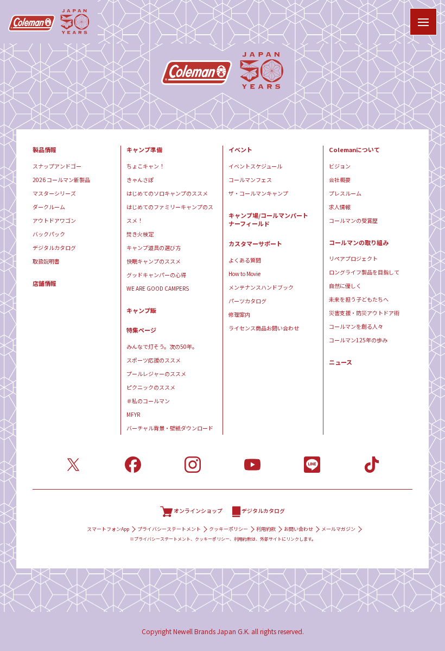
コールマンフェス (250, 180)
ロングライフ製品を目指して (364, 272)
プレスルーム (345, 193)
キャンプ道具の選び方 (153, 247)
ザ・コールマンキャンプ (258, 193)
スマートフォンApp (108, 529)
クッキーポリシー (228, 529)
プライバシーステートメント (169, 529)
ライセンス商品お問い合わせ (263, 328)
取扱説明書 (46, 261)
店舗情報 (44, 283)
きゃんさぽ (140, 180)
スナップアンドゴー (57, 166)
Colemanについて (354, 150)
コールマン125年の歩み (358, 340)
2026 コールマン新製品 (61, 180)
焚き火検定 (140, 234)
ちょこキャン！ (145, 166)
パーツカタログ (247, 301)
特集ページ (141, 330)
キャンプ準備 (144, 150)
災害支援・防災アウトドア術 (364, 313)
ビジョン (340, 166)
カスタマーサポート (255, 244)
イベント (240, 150)
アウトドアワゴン (54, 220)
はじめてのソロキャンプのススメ (167, 193)
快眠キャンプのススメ (153, 261)
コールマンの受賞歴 (353, 220)
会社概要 (340, 180)
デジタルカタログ (54, 247)
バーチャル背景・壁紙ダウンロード (169, 428)
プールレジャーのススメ (156, 374)
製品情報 (44, 150)
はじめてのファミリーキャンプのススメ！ (169, 213)
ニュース (340, 362)
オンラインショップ (198, 510)
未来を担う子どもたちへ (359, 299)
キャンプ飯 (141, 310)
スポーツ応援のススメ (153, 360)
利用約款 (266, 529)
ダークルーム (49, 207)
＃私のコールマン (148, 401)
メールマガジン (338, 529)
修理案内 (239, 314)
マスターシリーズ (54, 193)
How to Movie (244, 274)
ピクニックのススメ (150, 387)
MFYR (133, 414)
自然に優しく (345, 285)
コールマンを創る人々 (356, 326)
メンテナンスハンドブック (261, 287)
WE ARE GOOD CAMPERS (157, 288)
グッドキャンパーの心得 (156, 275)
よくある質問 (244, 260)
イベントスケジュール (255, 166)
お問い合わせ (298, 529)
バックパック (49, 234)
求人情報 (340, 207)
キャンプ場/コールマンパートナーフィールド (268, 219)
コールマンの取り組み (359, 243)
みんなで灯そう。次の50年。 (162, 346)
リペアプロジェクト (353, 258)
